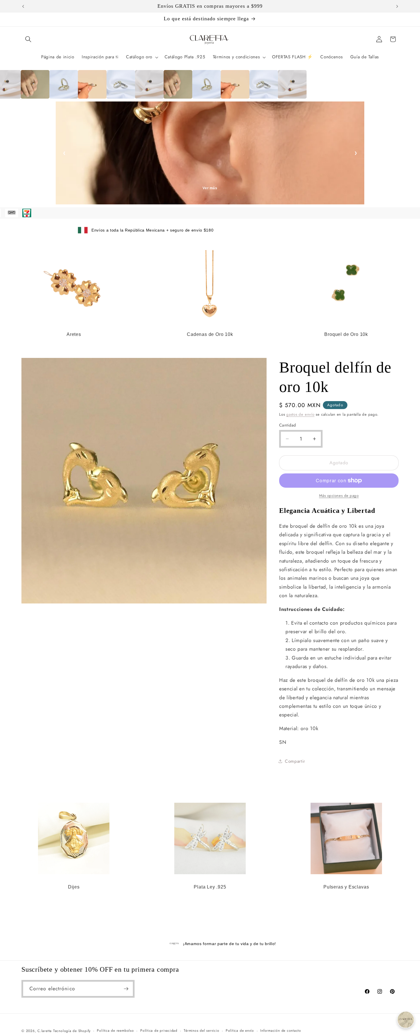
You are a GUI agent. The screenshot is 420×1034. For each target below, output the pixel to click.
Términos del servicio (201, 1030)
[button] (28, 39)
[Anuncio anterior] (23, 6)
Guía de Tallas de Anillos (210, 188)
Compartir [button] (295, 761)
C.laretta (44, 1030)
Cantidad (287, 425)
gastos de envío (300, 414)
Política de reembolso (115, 1030)
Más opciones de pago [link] (339, 495)
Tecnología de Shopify (72, 1030)
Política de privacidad (158, 1030)
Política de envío (240, 1030)
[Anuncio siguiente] (397, 6)
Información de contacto (280, 1030)
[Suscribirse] (126, 989)
